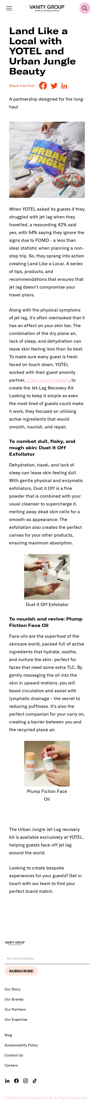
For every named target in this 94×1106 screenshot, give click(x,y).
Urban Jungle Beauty (47, 380)
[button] (8, 8)
